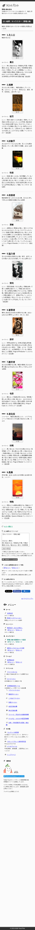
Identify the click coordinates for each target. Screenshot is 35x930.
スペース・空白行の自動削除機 (19, 714)
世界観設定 (10, 660)
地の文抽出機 (13, 710)
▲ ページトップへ (27, 598)
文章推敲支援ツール (13, 686)
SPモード (7, 568)
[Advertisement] (16, 859)
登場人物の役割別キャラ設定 (16, 640)
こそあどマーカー (14, 698)
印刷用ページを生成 (11, 559)
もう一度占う (8, 526)
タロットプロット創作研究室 (16, 741)
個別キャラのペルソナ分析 (15, 648)
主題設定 (10, 613)
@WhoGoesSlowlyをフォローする (14, 776)
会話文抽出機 (13, 706)
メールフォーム (12, 746)
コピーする (6, 548)
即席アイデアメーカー (14, 618)
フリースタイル (12, 672)
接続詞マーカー (14, 694)
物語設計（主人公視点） (15, 628)
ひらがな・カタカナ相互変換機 (19, 718)
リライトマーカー (14, 690)
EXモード (15, 568)
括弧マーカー (13, 702)
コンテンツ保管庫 (13, 732)
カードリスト (11, 679)
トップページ (11, 754)
